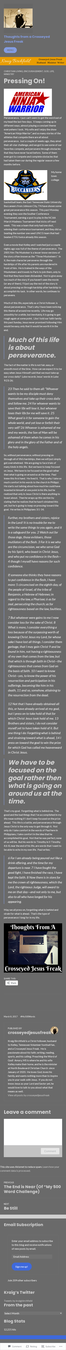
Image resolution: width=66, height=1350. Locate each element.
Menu (10, 50)
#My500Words (28, 1016)
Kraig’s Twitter (19, 1292)
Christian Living (13, 71)
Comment (50, 1151)
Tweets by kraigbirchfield (18, 1300)
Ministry (9, 74)
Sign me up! (21, 1266)
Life (52, 71)
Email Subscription (23, 1225)
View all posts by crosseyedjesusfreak (29, 1095)
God (46, 71)
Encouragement (33, 71)
